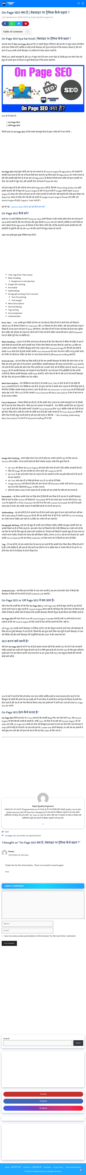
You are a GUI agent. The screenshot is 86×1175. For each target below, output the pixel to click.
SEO (7, 832)
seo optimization (33, 835)
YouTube (43, 1094)
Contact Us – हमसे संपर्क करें (32, 1167)
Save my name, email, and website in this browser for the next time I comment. (40, 936)
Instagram (43, 1108)
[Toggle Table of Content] (26, 32)
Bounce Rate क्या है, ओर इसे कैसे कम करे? (28, 207)
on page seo (10, 835)
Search (6, 1038)
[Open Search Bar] (79, 3)
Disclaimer (47, 1167)
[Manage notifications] (81, 1170)
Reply (7, 871)
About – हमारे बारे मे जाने (13, 1167)
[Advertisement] (43, 152)
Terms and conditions (73, 1167)
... (43, 823)
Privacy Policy (58, 1167)
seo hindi (21, 835)
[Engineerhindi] (8, 3)
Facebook (43, 1101)
